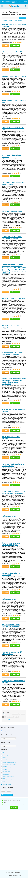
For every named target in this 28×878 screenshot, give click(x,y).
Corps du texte (5, 731)
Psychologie (5, 769)
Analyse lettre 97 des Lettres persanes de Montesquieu (12, 237)
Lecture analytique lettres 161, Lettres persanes (12, 653)
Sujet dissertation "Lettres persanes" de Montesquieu (11, 625)
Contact (14, 2)
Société (4, 778)
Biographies (5, 754)
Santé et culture (6, 774)
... (15, 717)
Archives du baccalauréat (7, 779)
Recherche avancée (6, 794)
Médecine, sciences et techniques (9, 762)
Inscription (14, 807)
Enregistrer (16, 45)
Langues (4, 757)
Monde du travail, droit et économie (9, 764)
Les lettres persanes (9, 516)
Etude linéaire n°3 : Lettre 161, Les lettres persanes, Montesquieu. (13, 492)
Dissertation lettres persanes (12, 211)
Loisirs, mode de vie (6, 760)
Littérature (5, 759)
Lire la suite (5, 45)
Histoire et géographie (7, 755)
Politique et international (7, 767)
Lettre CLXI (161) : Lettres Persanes (14, 76)
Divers (4, 781)
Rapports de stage (6, 771)
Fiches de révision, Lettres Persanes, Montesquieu (11, 544)
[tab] (14, 785)
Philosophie (5, 766)
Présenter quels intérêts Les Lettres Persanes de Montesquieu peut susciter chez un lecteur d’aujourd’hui (14, 381)
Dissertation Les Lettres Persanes (13, 298)
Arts (3, 752)
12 (13, 717)
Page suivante (6, 719)
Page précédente (7, 714)
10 (7, 717)
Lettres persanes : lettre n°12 (12, 52)
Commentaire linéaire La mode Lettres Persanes (13, 183)
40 (18, 717)
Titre (3, 730)
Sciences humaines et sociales (8, 776)
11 (10, 717)
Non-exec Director (14, 1)
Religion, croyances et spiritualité (9, 773)
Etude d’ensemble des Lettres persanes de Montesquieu (12, 353)
